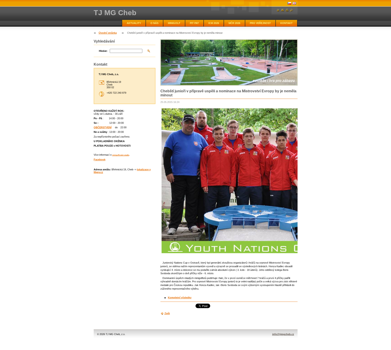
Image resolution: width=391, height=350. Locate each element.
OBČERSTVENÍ (103, 127)
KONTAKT (286, 23)
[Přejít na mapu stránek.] (282, 10)
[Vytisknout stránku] (287, 10)
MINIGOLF (174, 23)
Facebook (99, 159)
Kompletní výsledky (179, 297)
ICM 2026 (213, 23)
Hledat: (103, 51)
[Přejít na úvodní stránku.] (278, 10)
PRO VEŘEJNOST (260, 23)
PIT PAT (194, 23)
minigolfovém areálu (120, 155)
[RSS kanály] (291, 10)
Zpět (167, 313)
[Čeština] (289, 3)
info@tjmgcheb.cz (283, 334)
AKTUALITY (134, 23)
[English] (294, 3)
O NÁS (154, 23)
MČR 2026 (234, 23)
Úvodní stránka (108, 32)
